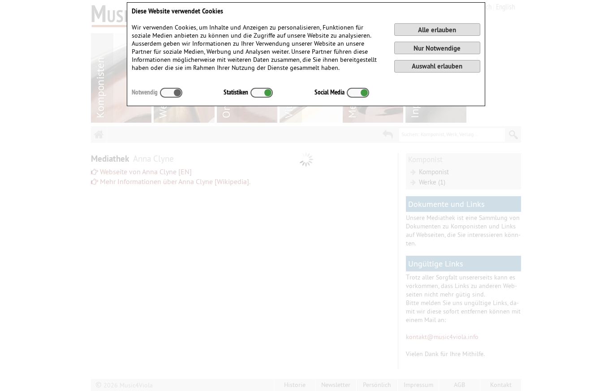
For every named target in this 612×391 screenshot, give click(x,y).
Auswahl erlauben (437, 66)
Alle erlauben (437, 30)
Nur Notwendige (437, 48)
